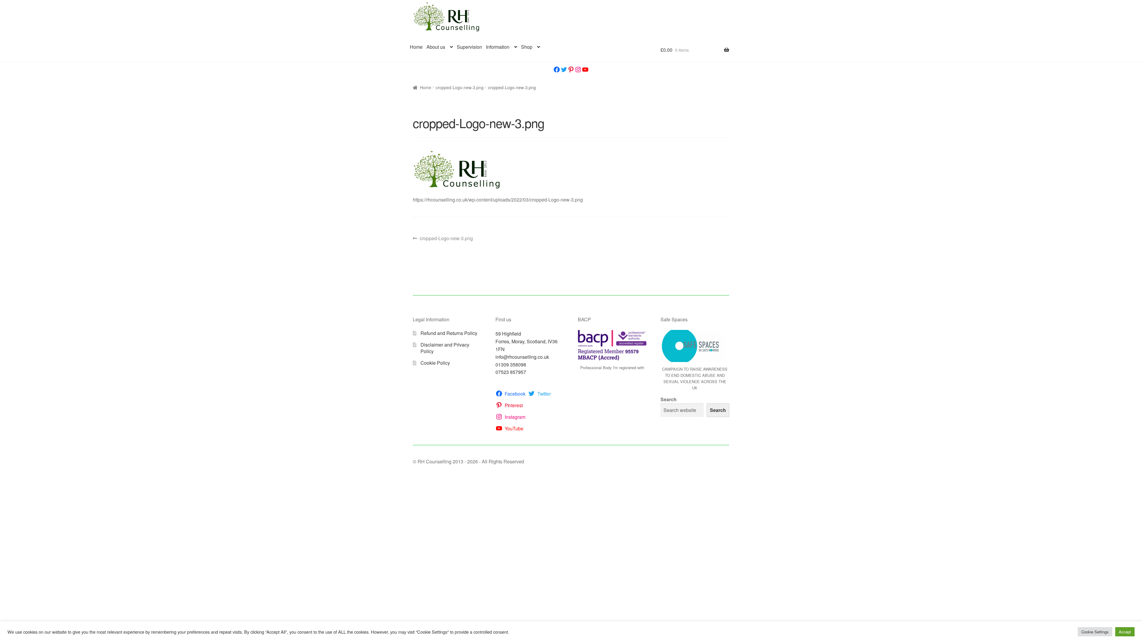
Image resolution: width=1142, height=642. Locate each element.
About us (435, 46)
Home (416, 46)
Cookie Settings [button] (1095, 632)
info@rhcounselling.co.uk (522, 356)
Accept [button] (1125, 632)
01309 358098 (510, 364)
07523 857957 (510, 372)
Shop (526, 46)
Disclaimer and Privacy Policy (445, 348)
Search (669, 399)
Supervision (469, 46)
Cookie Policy (435, 362)
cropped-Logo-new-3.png (460, 87)
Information (497, 46)
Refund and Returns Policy (449, 333)
